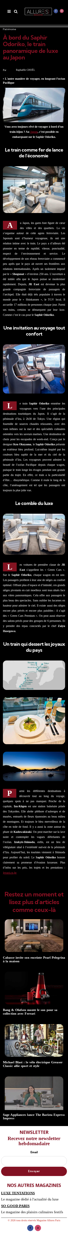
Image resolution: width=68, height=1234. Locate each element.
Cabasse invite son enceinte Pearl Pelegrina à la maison (34, 959)
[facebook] (55, 10)
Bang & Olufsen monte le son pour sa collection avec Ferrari (30, 1011)
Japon (34, 131)
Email (34, 1152)
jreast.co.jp (10, 872)
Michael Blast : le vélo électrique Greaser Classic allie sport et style (33, 1064)
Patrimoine (9, 29)
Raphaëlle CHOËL (25, 70)
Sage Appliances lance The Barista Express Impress (34, 1116)
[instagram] (61, 10)
